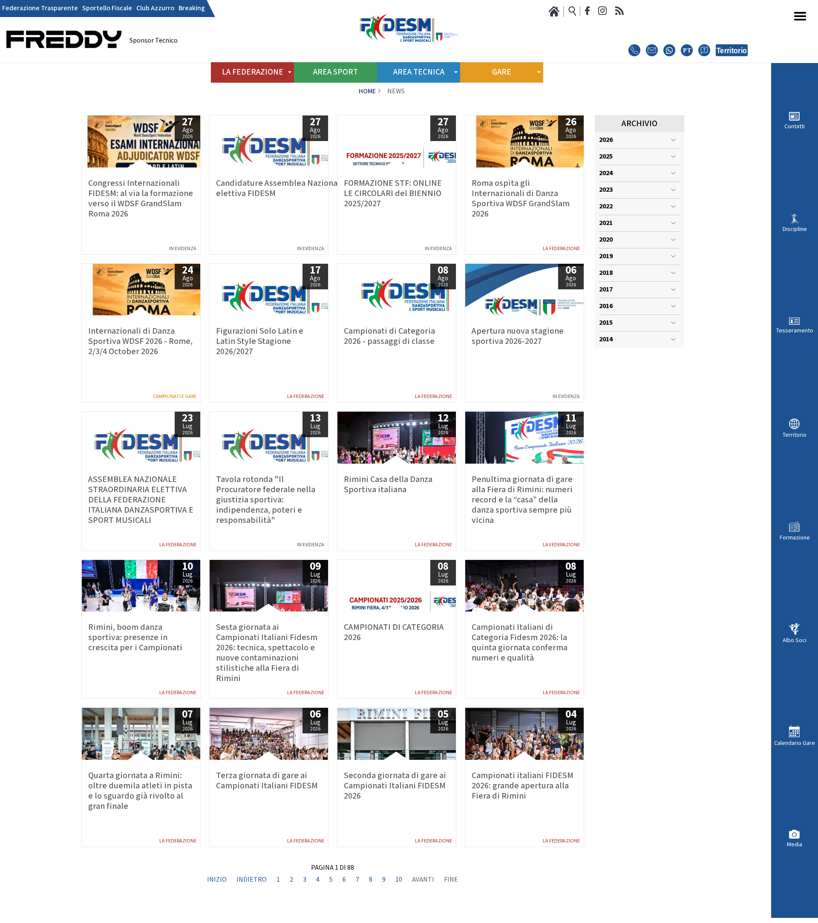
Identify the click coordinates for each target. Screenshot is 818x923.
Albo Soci (794, 640)
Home (367, 91)
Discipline (795, 229)
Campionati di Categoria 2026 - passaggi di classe (389, 336)
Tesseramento (794, 330)
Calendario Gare (794, 743)
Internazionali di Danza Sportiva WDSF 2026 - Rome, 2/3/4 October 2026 (140, 341)
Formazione (795, 537)
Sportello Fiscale (107, 8)
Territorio (794, 434)
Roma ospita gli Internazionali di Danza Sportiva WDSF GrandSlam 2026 (521, 198)
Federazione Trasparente (40, 8)
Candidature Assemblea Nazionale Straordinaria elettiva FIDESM (269, 188)
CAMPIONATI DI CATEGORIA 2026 (394, 632)
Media (794, 844)
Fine (451, 880)
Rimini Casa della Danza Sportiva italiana (388, 484)
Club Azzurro (155, 8)
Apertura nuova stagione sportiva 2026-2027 (518, 336)
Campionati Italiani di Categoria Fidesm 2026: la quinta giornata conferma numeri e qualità (519, 642)
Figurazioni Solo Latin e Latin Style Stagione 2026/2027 (259, 341)
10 (398, 880)
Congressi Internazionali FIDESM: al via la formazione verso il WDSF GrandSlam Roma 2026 (140, 198)
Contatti (794, 126)
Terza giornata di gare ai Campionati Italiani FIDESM (267, 780)
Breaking (192, 8)
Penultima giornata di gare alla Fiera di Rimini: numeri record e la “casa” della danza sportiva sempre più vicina (522, 499)
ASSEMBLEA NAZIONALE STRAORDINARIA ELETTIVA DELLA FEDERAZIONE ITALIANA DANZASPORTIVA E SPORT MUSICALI (140, 499)
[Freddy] (63, 59)
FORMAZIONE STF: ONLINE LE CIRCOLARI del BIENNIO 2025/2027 (393, 193)
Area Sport (335, 72)
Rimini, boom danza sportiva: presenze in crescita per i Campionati (135, 637)
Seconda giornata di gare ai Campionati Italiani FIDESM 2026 (395, 785)
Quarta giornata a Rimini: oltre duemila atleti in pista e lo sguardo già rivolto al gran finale (140, 790)
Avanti (423, 880)
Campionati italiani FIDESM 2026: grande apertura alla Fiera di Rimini (522, 785)
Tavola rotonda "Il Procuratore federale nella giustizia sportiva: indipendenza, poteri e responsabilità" (265, 499)
